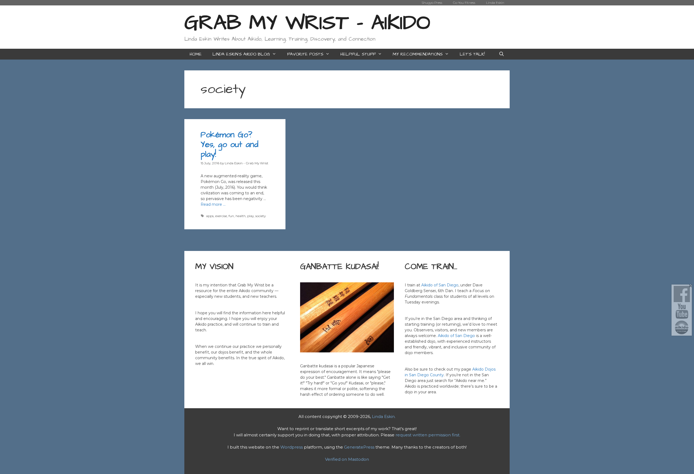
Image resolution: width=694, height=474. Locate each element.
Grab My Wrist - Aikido (307, 23)
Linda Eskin (495, 3)
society (260, 216)
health (241, 216)
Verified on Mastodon (347, 459)
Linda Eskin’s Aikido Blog (241, 54)
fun (231, 216)
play (250, 216)
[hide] (690, 286)
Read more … (213, 204)
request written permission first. (428, 434)
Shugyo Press (432, 3)
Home (196, 54)
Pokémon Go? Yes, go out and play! (229, 144)
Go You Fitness (464, 3)
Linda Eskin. (384, 416)
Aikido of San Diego (439, 285)
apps (210, 216)
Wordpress (291, 447)
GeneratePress (359, 447)
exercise (221, 216)
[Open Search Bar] (501, 54)
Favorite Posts (305, 54)
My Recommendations (418, 54)
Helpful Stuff (358, 54)
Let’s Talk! (472, 54)
